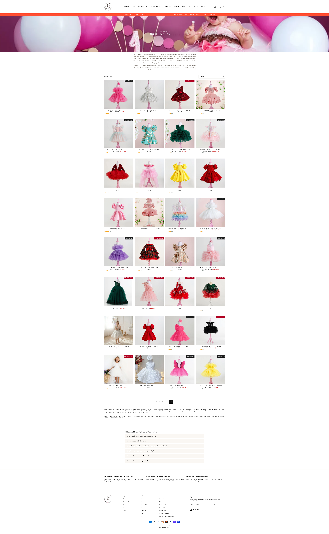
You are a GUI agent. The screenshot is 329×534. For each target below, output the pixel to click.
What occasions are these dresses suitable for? (142, 436)
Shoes (183, 6)
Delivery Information (165, 504)
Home (160, 31)
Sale (203, 6)
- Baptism (143, 499)
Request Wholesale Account (167, 516)
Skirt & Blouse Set (171, 6)
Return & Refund (164, 507)
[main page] (108, 7)
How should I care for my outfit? (137, 461)
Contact (161, 499)
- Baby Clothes (145, 504)
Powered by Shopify (164, 527)
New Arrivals (129, 6)
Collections (166, 31)
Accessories (194, 6)
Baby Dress (156, 6)
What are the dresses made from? (138, 456)
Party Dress (143, 6)
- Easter (124, 507)
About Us (161, 496)
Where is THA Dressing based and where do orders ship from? (147, 446)
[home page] (112, 499)
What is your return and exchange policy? (140, 451)
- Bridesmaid (125, 502)
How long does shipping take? (136, 441)
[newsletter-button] (215, 504)
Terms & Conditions (164, 513)
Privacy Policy (163, 510)
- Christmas (125, 504)
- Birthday (125, 499)
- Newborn (144, 502)
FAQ (160, 502)
